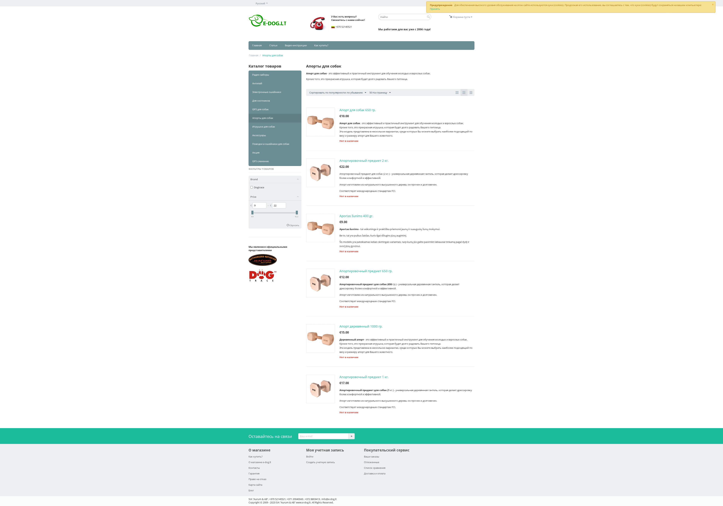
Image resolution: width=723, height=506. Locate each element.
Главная (257, 45)
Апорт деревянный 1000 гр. (361, 326)
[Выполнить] (352, 436)
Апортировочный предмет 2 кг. (364, 160)
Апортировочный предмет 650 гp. (366, 271)
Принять (435, 9)
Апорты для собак (262, 118)
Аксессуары (259, 135)
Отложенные (371, 462)
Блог (251, 490)
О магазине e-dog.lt (260, 462)
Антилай (257, 83)
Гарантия (254, 473)
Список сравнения (374, 468)
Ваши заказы (371, 456)
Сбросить (294, 225)
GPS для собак (260, 109)
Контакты (254, 468)
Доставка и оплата (374, 473)
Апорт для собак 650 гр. (357, 110)
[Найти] (428, 17)
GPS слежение (260, 161)
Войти (309, 456)
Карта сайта (255, 484)
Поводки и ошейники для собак (270, 144)
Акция (255, 152)
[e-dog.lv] (268, 20)
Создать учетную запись (320, 462)
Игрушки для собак (263, 126)
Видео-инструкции (296, 45)
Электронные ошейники (266, 92)
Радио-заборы (260, 74)
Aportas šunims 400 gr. (356, 216)
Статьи (273, 45)
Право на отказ (257, 479)
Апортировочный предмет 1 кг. (364, 377)
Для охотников (261, 100)
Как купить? (321, 45)
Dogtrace (259, 187)
